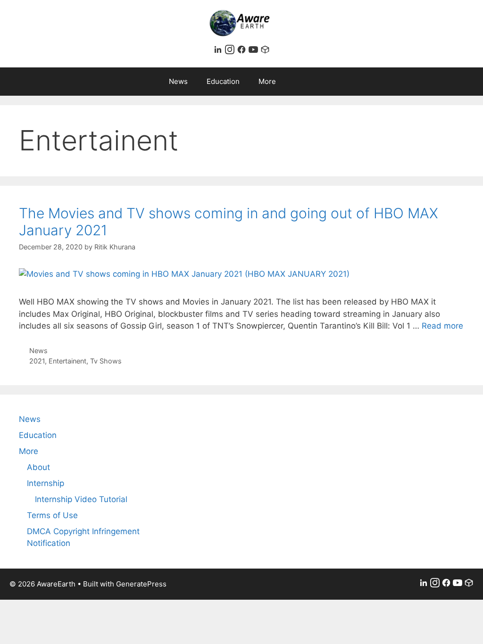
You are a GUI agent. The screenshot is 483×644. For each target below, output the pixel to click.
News (178, 81)
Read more (442, 325)
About (38, 467)
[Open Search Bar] (310, 81)
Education (223, 81)
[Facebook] (243, 51)
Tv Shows (106, 361)
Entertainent (67, 361)
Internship (45, 483)
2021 (37, 361)
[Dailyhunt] (265, 51)
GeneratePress (141, 583)
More (267, 81)
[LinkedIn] (219, 51)
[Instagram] (231, 51)
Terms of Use (52, 515)
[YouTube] (254, 51)
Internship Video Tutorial (81, 499)
